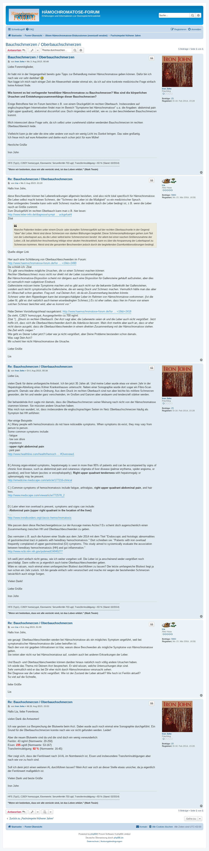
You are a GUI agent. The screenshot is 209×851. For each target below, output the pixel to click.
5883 (173, 195)
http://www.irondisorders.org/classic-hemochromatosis (39, 517)
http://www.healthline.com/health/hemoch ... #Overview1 (41, 454)
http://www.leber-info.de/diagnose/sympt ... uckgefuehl (40, 214)
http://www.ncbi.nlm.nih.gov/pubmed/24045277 (35, 551)
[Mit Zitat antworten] (151, 58)
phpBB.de (118, 838)
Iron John (166, 89)
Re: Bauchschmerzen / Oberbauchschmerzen (40, 179)
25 (172, 98)
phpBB (93, 834)
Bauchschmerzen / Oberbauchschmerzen (43, 44)
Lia (163, 185)
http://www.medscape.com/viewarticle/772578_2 (36, 495)
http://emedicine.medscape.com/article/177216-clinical (40, 480)
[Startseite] (24, 15)
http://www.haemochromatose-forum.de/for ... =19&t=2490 (42, 263)
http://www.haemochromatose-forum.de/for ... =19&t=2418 (97, 311)
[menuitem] (30, 29)
